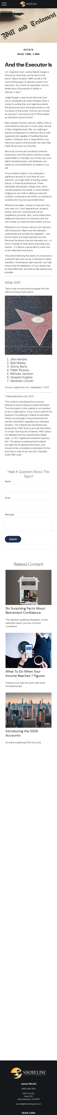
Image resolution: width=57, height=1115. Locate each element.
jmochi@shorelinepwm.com (28, 1104)
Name (8, 481)
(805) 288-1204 (29, 1089)
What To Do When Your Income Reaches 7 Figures (25, 673)
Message (9, 514)
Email (7, 498)
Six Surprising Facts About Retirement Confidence (25, 610)
